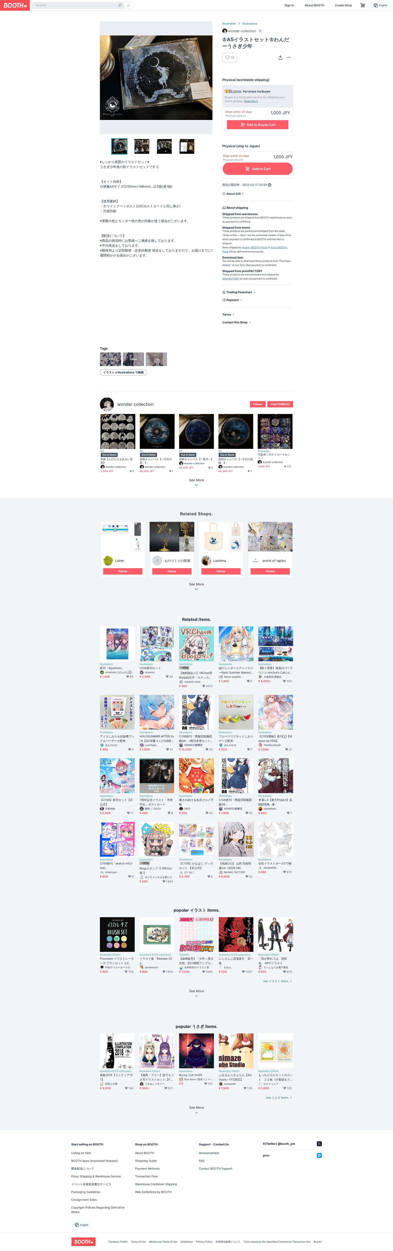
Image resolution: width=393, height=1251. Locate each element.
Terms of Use (138, 1242)
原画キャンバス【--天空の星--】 (156, 460)
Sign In (289, 5)
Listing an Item (81, 1153)
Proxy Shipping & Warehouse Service (96, 1176)
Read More (251, 101)
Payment (232, 300)
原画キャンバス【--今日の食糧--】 (235, 460)
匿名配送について (82, 1168)
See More (196, 584)
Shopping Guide (146, 1160)
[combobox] (78, 5)
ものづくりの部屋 (177, 561)
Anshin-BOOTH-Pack (254, 247)
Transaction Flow (146, 1176)
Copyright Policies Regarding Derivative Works (97, 1210)
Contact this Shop (234, 322)
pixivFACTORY (230, 278)
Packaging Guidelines (85, 1192)
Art (102, 451)
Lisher (119, 561)
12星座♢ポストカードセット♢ (274, 456)
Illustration (229, 23)
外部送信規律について (228, 1242)
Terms (226, 314)
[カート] (260, 31)
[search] (119, 5)
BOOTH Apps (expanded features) (94, 1160)
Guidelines (187, 1242)
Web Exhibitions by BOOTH (153, 1192)
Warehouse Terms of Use (163, 1242)
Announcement (209, 1153)
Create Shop (343, 5)
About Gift (233, 193)
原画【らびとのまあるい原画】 (117, 460)
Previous (103, 77)
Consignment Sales (84, 1199)
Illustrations (249, 23)
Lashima (219, 561)
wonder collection (135, 404)
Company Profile (118, 1242)
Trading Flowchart (239, 292)
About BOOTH (314, 5)
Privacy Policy (204, 1242)
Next (209, 77)
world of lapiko (274, 561)
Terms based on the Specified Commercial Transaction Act (277, 1242)
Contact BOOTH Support (215, 1168)
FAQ (201, 1160)
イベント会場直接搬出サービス (91, 1184)
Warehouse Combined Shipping (156, 1184)
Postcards (263, 451)
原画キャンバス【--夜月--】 (196, 459)
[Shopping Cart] (362, 5)
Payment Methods (147, 1168)
